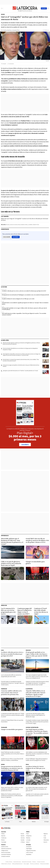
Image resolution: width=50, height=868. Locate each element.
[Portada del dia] (25, 424)
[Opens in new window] (34, 819)
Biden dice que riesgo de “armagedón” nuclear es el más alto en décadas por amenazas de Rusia (24, 219)
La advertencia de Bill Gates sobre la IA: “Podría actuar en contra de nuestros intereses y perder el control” (12, 715)
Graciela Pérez (16, 30)
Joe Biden (30, 224)
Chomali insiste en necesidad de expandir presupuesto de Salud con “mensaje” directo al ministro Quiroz (25, 303)
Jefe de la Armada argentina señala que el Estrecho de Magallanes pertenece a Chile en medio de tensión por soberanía (21, 343)
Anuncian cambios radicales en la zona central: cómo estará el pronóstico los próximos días (11, 692)
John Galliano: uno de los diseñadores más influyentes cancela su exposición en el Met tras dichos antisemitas (37, 753)
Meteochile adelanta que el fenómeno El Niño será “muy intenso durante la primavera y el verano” (12, 541)
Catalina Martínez (7, 30)
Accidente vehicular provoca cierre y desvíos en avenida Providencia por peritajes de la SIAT (24, 291)
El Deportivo (29, 688)
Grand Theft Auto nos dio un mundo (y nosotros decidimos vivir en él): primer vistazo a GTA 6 (37, 540)
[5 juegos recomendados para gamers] (37, 573)
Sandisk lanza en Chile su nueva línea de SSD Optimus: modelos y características (12, 759)
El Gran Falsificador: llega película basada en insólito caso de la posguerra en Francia (37, 759)
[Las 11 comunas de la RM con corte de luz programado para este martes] (8, 619)
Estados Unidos (24, 224)
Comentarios (11, 63)
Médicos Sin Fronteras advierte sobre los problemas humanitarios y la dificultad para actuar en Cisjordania (11, 795)
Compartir (4, 63)
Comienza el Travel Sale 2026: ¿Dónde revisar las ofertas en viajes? (41, 611)
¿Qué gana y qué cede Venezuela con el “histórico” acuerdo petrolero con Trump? (20, 370)
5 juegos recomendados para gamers (35, 562)
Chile (2, 650)
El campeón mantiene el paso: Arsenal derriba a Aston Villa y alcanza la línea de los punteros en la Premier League (37, 721)
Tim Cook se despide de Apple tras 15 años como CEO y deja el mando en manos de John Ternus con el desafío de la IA (37, 676)
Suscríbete (16, 237)
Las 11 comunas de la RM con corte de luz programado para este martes (8, 611)
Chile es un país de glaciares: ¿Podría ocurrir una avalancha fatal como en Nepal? (11, 563)
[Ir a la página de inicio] (25, 8)
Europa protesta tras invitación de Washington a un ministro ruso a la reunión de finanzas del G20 (25, 294)
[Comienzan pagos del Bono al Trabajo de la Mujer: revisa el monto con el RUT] (25, 619)
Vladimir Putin (36, 224)
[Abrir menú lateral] (2, 8)
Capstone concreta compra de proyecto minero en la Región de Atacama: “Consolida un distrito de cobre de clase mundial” (37, 683)
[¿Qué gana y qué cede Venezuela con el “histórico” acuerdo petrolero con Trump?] (45, 372)
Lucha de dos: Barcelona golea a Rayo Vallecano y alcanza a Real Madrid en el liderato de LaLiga (35, 715)
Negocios (28, 650)
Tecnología (4, 727)
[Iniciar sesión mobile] (48, 8)
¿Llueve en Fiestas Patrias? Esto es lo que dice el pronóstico (12, 720)
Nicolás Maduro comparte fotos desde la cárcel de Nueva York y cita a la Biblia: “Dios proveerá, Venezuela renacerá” (21, 360)
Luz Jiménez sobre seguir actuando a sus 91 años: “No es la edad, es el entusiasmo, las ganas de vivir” (36, 789)
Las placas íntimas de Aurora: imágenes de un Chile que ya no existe (18, 298)
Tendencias (4, 688)
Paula (27, 764)
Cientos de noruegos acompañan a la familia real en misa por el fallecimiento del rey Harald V (21, 365)
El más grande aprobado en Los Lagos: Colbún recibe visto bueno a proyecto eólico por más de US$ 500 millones (24, 309)
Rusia (19, 224)
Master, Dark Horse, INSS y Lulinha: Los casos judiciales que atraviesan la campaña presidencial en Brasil (12, 789)
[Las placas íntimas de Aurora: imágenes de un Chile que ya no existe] (37, 778)
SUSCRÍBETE (25, 444)
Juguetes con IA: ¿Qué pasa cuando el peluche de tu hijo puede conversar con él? (37, 794)
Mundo (3, 14)
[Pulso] (20, 819)
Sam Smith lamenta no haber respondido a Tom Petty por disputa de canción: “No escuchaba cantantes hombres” (24, 314)
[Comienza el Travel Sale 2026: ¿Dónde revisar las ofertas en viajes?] (41, 619)
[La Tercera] (7, 819)
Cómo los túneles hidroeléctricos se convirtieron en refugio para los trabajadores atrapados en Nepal (20, 349)
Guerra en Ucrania (14, 224)
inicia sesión (6, 237)
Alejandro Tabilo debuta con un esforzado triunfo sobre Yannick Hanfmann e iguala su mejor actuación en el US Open (35, 693)
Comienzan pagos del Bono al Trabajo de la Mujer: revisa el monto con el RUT (25, 611)
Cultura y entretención (32, 727)
